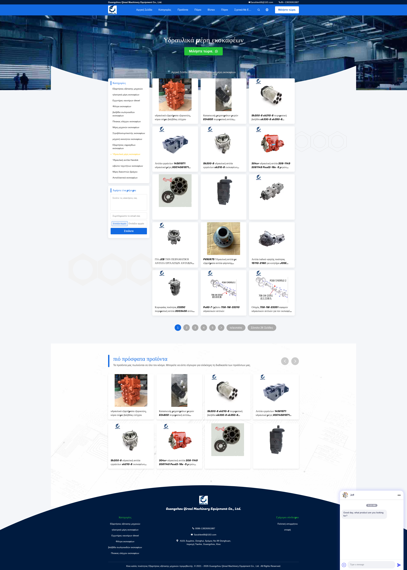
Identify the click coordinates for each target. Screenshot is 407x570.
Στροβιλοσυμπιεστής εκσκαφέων (129, 133)
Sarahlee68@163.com (262, 2)
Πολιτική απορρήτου (287, 524)
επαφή (287, 529)
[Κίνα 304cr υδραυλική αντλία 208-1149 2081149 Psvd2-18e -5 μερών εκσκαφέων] (272, 142)
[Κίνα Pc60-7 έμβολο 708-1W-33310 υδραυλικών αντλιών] (223, 286)
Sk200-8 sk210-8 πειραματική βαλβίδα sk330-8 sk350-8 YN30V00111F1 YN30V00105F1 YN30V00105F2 (271, 117)
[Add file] (344, 564)
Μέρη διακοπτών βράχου (125, 171)
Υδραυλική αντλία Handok (125, 160)
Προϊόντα (183, 9)
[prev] (285, 361)
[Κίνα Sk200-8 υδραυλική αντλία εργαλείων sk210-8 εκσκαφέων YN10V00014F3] (223, 142)
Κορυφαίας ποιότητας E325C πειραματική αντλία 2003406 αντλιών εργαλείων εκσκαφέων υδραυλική (175, 309)
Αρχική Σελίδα (144, 9)
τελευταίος (236, 327)
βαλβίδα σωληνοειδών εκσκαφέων (124, 114)
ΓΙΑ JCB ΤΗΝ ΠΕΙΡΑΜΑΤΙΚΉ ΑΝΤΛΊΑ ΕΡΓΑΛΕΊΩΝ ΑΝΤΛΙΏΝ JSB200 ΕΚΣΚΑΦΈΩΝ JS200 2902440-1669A (173, 261)
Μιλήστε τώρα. (287, 9)
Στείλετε (129, 231)
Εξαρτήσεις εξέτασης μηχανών (128, 88)
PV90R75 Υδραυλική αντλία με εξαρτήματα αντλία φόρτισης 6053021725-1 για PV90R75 (220, 261)
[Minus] (399, 495)
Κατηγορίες (165, 9)
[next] (295, 361)
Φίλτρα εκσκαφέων (122, 106)
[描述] (267, 9)
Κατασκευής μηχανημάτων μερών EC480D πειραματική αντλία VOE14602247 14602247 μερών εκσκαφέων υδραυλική (222, 117)
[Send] (399, 564)
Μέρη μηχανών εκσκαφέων (126, 127)
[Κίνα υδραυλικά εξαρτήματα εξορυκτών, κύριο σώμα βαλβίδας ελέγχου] (175, 94)
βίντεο (211, 9)
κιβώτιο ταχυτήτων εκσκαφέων (128, 166)
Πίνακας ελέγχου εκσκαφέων (127, 121)
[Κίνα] (175, 190)
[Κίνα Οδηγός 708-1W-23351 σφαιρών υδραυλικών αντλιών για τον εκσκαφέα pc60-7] (272, 286)
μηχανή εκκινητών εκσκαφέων (127, 139)
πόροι (197, 9)
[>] (221, 327)
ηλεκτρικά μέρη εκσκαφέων (126, 94)
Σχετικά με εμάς (243, 9)
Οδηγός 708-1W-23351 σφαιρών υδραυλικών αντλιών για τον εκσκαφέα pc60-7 (271, 309)
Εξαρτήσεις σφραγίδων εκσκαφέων (124, 147)
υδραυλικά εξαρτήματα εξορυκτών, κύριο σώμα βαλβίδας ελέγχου (173, 117)
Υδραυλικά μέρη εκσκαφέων (126, 154)
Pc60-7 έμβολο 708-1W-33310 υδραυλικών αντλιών (221, 309)
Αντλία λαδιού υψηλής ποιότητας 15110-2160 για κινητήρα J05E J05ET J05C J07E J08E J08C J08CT (270, 261)
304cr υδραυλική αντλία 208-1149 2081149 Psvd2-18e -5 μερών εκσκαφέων (271, 165)
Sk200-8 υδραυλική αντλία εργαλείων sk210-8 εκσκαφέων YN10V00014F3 (220, 165)
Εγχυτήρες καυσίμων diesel (126, 100)
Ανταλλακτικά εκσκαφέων (125, 177)
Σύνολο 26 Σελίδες (262, 327)
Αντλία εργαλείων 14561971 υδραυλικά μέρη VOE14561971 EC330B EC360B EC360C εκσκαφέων (172, 165)
